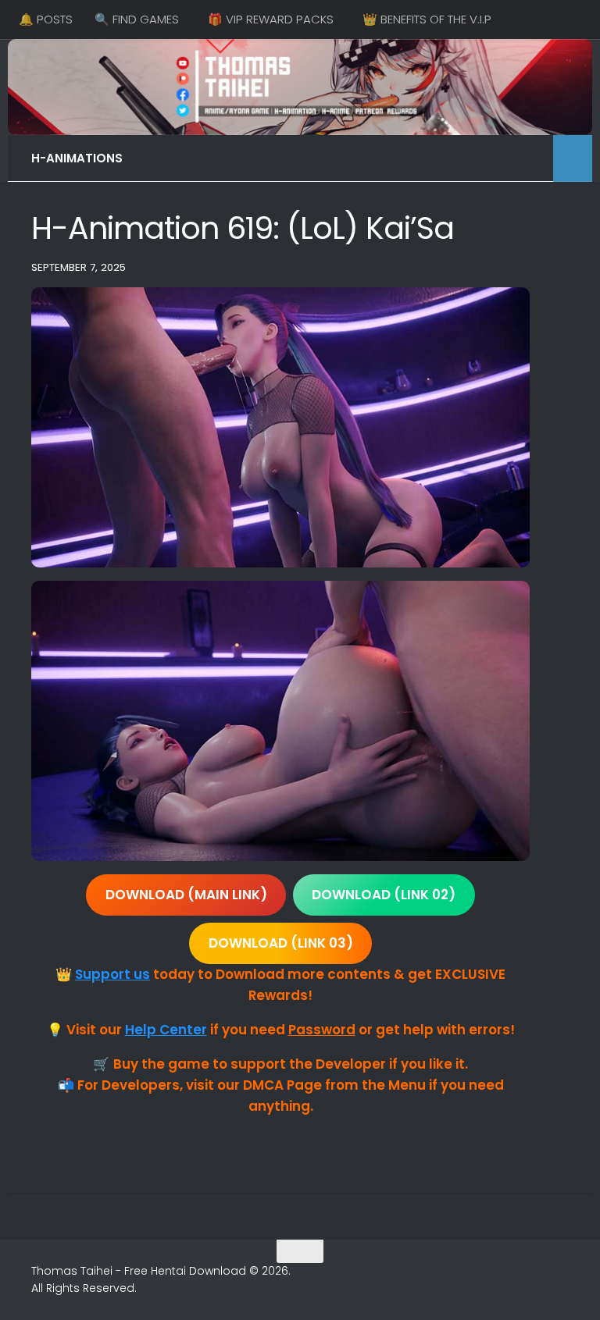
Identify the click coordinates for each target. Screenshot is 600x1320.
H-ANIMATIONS (77, 158)
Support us (112, 974)
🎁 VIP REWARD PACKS (271, 19)
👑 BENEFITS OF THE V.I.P (426, 19)
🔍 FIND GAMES (137, 19)
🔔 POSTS (46, 19)
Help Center (166, 1029)
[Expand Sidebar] (572, 158)
